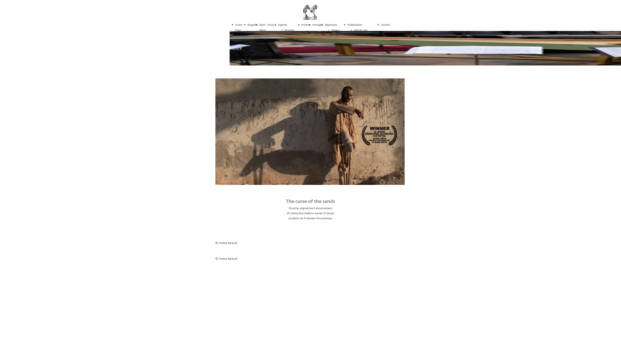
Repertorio (331, 25)
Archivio (305, 25)
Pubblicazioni (354, 25)
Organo (335, 30)
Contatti (385, 25)
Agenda (282, 25)
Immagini (317, 25)
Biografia (252, 25)
